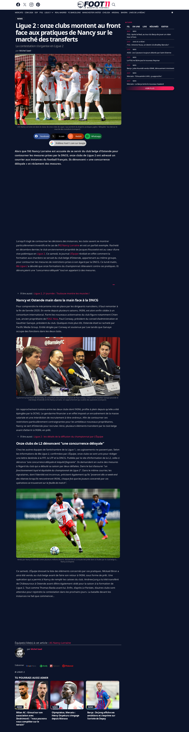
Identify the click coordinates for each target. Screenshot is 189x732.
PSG (41, 12)
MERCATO (19, 12)
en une (136, 26)
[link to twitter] (25, 6)
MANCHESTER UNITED (91, 12)
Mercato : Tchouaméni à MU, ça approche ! (144, 76)
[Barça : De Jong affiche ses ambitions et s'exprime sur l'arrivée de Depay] (102, 695)
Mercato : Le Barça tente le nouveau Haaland (145, 84)
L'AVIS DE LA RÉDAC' (137, 12)
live (145, 26)
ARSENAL (115, 12)
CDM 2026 (29, 12)
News (19, 707)
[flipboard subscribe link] (54, 666)
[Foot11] (94, 4)
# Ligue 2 (20, 672)
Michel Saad (25, 50)
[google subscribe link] (31, 666)
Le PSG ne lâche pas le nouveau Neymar (143, 60)
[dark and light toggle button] (172, 12)
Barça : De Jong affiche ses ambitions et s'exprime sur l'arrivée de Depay (101, 715)
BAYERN (124, 12)
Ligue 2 (41, 253)
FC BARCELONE (74, 12)
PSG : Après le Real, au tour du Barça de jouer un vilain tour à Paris (149, 35)
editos (164, 26)
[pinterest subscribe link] (68, 666)
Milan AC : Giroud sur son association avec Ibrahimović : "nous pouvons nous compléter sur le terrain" (31, 718)
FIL (128, 26)
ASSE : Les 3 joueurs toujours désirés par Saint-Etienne (149, 52)
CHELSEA (106, 12)
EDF (36, 12)
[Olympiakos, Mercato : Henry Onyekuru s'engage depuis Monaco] (67, 695)
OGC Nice (52, 318)
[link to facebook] (18, 6)
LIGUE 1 (48, 12)
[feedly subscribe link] (43, 666)
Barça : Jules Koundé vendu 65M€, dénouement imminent (150, 68)
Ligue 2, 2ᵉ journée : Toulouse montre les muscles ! (62, 293)
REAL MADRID (60, 12)
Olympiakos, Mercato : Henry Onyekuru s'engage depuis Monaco (65, 715)
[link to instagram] (31, 6)
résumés (154, 26)
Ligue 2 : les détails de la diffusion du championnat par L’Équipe (68, 436)
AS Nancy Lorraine (69, 245)
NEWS (20, 18)
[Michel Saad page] (20, 653)
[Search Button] (113, 4)
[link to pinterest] (38, 6)
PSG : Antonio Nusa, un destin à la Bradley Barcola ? (148, 45)
